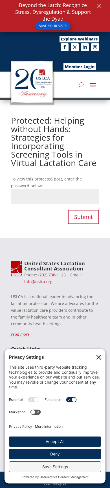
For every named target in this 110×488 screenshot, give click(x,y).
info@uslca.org (38, 281)
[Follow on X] (75, 47)
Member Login (79, 66)
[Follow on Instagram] (95, 47)
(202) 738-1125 (52, 275)
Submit (83, 217)
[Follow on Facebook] (65, 47)
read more (20, 334)
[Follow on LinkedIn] (85, 47)
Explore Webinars (79, 39)
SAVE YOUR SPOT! (53, 25)
